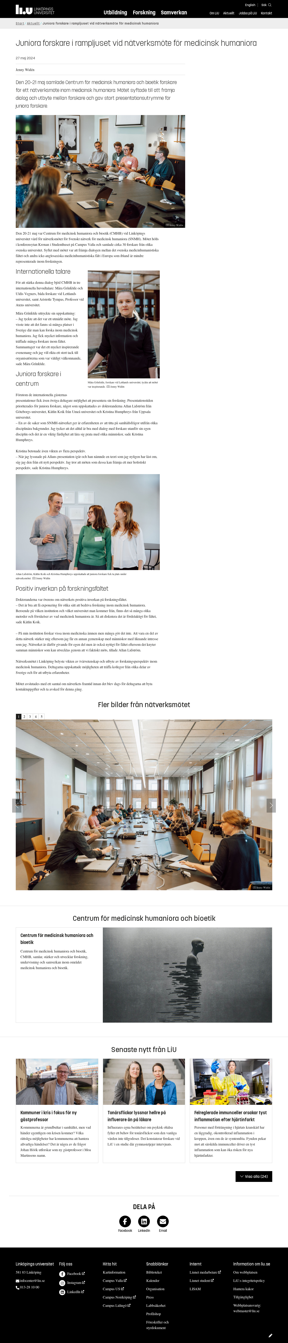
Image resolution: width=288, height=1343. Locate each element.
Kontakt (266, 13)
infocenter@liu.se (32, 1280)
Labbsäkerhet (155, 1305)
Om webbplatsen (245, 1272)
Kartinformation (114, 1272)
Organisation (155, 1288)
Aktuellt (228, 13)
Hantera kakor (243, 1288)
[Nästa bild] (271, 805)
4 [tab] (36, 716)
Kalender (152, 1280)
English (250, 5)
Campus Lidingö (115, 1305)
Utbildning (115, 12)
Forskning (144, 12)
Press (150, 1297)
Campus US (111, 1288)
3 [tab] (30, 716)
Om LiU (214, 13)
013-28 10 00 (29, 1287)
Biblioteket (154, 1272)
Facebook (74, 1273)
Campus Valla (113, 1280)
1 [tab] (19, 716)
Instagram (74, 1282)
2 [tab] (24, 716)
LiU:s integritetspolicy (249, 1280)
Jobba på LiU (248, 13)
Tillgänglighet (243, 1296)
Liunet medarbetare (203, 1272)
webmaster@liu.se (246, 1310)
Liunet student (200, 1280)
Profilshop (153, 1313)
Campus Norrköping (117, 1297)
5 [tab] (42, 716)
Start (20, 23)
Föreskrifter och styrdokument (157, 1325)
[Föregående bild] (16, 805)
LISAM (195, 1288)
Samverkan (174, 12)
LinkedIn (73, 1291)
